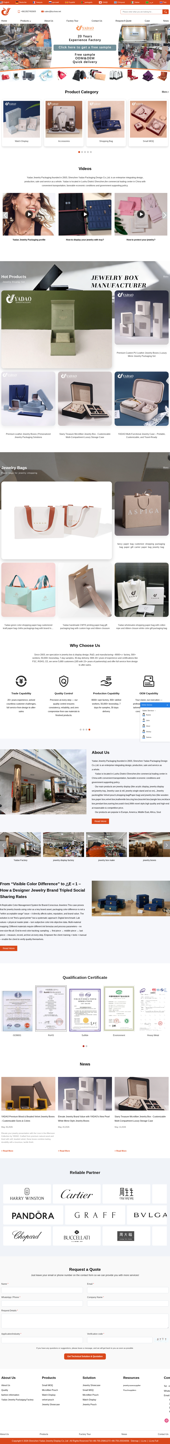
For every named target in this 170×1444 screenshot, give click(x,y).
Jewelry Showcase (51, 1404)
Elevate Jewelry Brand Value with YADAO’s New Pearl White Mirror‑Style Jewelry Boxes (84, 1118)
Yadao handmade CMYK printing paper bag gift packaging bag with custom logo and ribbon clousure (85, 626)
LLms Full (153, 1441)
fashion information (10, 1395)
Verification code (95, 1334)
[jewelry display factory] (63, 844)
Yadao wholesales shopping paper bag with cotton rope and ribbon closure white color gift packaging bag (141, 626)
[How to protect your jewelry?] (141, 214)
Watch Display (21, 141)
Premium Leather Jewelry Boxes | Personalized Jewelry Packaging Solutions (28, 435)
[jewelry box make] (106, 844)
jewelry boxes (149, 860)
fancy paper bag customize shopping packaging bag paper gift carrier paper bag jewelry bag (141, 545)
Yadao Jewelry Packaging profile (29, 240)
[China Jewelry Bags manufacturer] (56, 520)
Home (4, 21)
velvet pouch (48, 1400)
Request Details (9, 1310)
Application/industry (11, 1334)
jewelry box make (106, 860)
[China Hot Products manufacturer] (56, 329)
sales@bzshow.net (52, 11)
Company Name (95, 1297)
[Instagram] (167, 1421)
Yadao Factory (20, 860)
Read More (100, 821)
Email (90, 1284)
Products (24, 21)
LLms (143, 1441)
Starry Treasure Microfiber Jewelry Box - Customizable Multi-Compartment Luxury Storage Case (84, 435)
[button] (79, 78)
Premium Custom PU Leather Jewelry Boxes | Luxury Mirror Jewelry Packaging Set (142, 354)
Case (147, 21)
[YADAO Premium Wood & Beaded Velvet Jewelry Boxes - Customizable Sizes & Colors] (28, 1094)
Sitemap (135, 1441)
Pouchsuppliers (129, 1390)
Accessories (64, 141)
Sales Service (148, 710)
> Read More (7, 1151)
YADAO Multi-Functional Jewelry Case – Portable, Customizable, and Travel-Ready (141, 435)
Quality (4, 1390)
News (166, 21)
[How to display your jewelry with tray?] (85, 214)
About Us (48, 21)
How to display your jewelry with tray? (85, 240)
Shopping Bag (106, 141)
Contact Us (97, 21)
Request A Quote (123, 21)
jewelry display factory (63, 860)
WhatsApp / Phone (10, 1297)
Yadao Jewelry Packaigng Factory (17, 1400)
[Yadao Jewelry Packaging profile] (29, 214)
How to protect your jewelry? (141, 240)
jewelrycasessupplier (132, 1385)
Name (4, 1284)
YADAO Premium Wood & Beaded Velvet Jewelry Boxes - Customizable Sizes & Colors (28, 1118)
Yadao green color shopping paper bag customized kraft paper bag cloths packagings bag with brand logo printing (28, 627)
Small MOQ (148, 141)
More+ (166, 276)
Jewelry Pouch (90, 1404)
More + (165, 92)
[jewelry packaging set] (85, 52)
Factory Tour (72, 21)
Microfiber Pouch (50, 1390)
